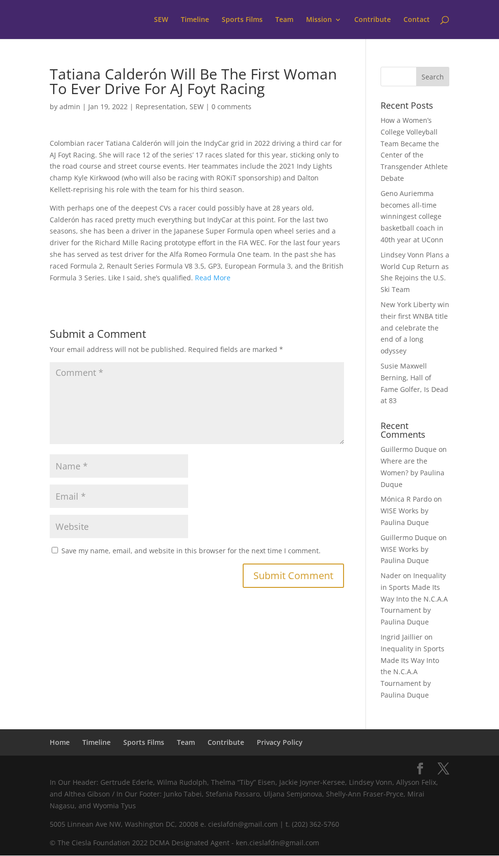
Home (60, 742)
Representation (160, 106)
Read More (212, 277)
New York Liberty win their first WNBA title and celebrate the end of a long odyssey (415, 327)
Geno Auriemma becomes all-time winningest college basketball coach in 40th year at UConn (412, 216)
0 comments (231, 106)
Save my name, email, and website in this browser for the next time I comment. (191, 550)
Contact (416, 20)
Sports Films (242, 20)
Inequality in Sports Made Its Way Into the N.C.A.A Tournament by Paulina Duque (414, 598)
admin (69, 106)
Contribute (372, 20)
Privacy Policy (280, 742)
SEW (161, 20)
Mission (319, 20)
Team (284, 20)
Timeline (195, 20)
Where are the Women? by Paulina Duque (412, 472)
